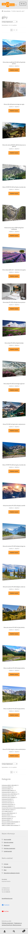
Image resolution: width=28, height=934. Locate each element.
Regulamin (7, 845)
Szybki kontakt (8, 851)
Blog (5, 870)
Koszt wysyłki (7, 839)
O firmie (6, 864)
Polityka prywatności (9, 848)
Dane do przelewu (8, 842)
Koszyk (22, 930)
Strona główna (7, 11)
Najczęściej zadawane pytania (12, 873)
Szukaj (14, 931)
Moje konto (4, 931)
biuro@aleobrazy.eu (7, 898)
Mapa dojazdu (7, 867)
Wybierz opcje (14, 70)
